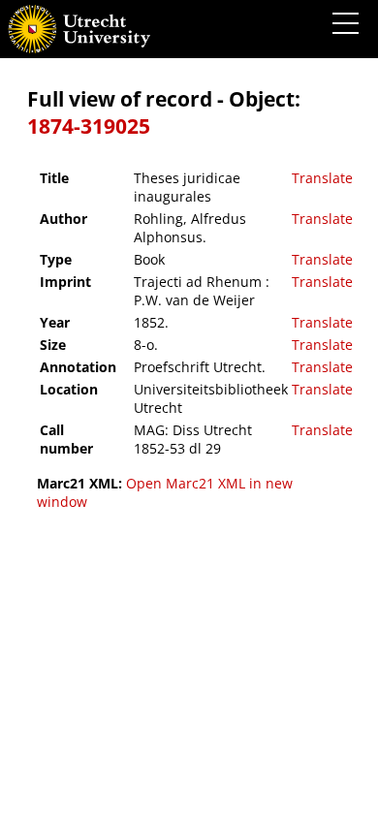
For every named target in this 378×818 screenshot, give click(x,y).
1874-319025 (88, 126)
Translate (322, 178)
